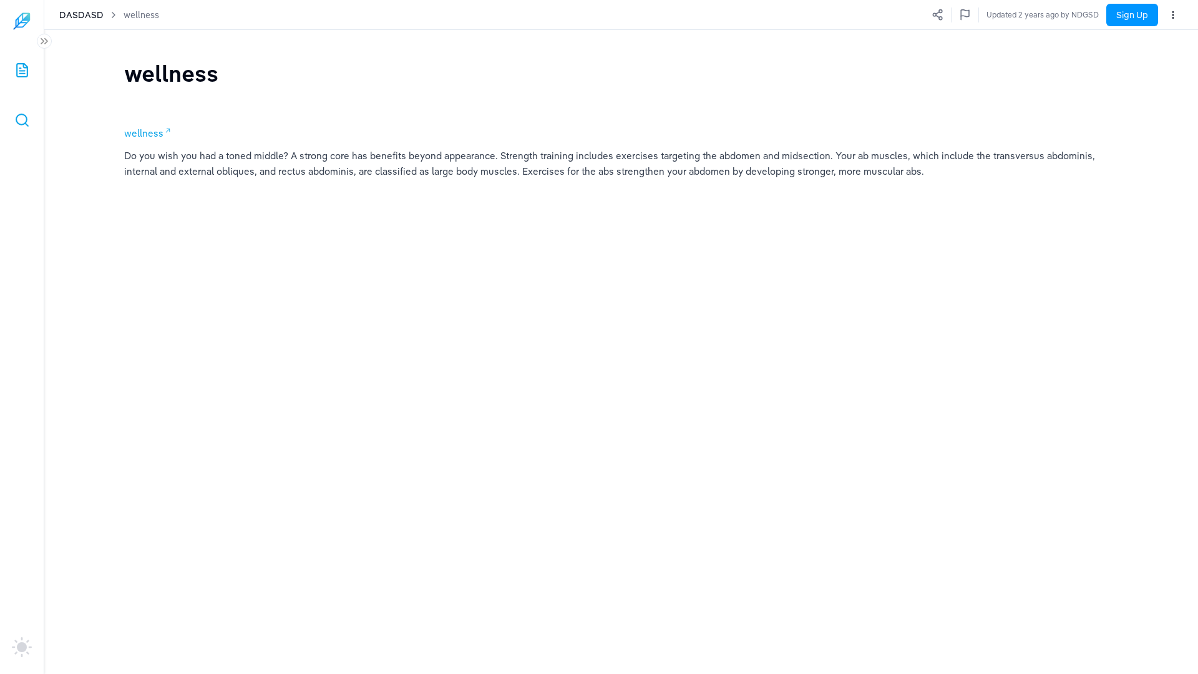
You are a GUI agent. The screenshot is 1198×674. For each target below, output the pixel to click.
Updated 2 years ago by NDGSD (1042, 14)
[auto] (22, 647)
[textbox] (171, 73)
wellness (141, 15)
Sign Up (1132, 15)
